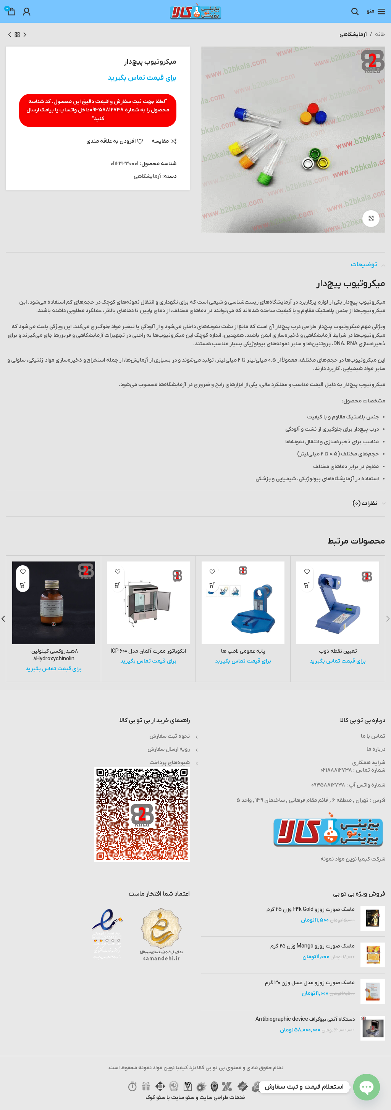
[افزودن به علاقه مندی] (306, 572)
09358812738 (107, 110)
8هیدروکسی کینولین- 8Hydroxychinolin (53, 655)
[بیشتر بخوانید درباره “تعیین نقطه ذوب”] (306, 585)
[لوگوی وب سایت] (195, 11)
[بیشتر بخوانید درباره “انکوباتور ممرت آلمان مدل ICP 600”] (117, 585)
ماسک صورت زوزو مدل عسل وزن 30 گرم (310, 982)
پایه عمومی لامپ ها (243, 651)
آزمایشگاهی (353, 34)
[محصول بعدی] (9, 35)
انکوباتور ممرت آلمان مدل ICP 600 (148, 651)
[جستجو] (355, 11)
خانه (380, 34)
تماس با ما (373, 736)
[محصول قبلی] (25, 35)
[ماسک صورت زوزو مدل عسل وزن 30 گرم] (372, 991)
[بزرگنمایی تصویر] (371, 218)
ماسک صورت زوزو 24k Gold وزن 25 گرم (311, 909)
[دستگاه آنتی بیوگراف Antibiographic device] (372, 1028)
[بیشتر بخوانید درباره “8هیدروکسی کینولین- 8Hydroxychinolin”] (22, 585)
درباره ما (376, 749)
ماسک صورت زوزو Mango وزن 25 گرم (312, 946)
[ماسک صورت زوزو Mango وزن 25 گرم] (372, 955)
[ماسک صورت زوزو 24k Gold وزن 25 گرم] (372, 918)
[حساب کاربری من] (26, 11)
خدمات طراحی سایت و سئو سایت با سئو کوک (195, 1097)
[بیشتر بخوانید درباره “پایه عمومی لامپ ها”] (212, 585)
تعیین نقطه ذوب (338, 651)
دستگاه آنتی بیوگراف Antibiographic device (305, 1019)
